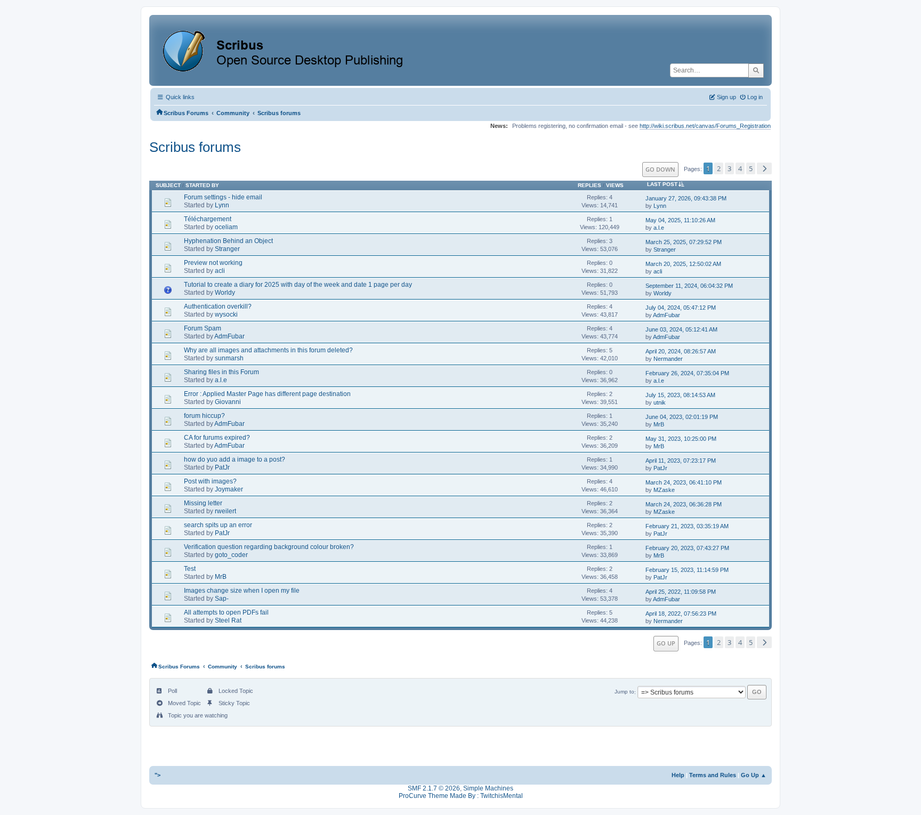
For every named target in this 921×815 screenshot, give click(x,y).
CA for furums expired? (217, 437)
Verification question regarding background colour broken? (269, 547)
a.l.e (658, 227)
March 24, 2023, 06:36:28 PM (683, 504)
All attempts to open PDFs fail (226, 612)
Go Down (660, 169)
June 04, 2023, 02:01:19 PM (681, 417)
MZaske (664, 490)
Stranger (227, 249)
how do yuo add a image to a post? (234, 459)
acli (220, 271)
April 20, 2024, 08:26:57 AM (680, 351)
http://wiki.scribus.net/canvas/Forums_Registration (705, 126)
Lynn (222, 205)
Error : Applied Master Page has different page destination (267, 394)
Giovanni (228, 402)
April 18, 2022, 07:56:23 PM (680, 613)
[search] (756, 70)
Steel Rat (228, 620)
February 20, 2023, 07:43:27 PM (687, 548)
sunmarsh (229, 358)
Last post (662, 184)
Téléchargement (207, 219)
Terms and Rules (712, 775)
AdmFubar (666, 315)
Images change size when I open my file (242, 590)
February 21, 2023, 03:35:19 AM (687, 526)
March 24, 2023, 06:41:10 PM (683, 482)
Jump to (624, 692)
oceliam (226, 227)
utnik (659, 402)
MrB (658, 424)
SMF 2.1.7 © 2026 (434, 788)
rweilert (225, 511)
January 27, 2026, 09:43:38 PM (685, 198)
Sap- (222, 598)
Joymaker (229, 489)
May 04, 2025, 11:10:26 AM (680, 220)
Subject (168, 185)
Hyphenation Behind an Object (228, 241)
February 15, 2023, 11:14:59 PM (687, 570)
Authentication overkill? (218, 306)
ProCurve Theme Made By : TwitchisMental (461, 796)
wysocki (226, 314)
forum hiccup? (204, 415)
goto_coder (231, 555)
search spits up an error (218, 525)
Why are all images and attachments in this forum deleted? (268, 350)
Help (678, 775)
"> (157, 775)
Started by (202, 185)
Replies (589, 185)
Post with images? (210, 481)
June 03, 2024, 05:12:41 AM (681, 329)
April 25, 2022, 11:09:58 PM (680, 591)
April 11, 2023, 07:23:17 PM (680, 460)
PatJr (222, 467)
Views (615, 185)
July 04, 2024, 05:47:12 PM (680, 307)
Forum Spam (202, 328)
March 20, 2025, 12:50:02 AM (683, 264)
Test (190, 568)
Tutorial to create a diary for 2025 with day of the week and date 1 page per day (298, 284)
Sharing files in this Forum (221, 372)
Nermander (668, 359)
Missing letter (203, 503)
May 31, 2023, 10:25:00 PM (680, 438)
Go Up (666, 643)
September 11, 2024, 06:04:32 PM (689, 286)
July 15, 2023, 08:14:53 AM (680, 395)
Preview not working (213, 263)
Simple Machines (488, 788)
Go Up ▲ (753, 775)
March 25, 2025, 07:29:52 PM (683, 242)
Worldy (225, 292)
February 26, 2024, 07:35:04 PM (687, 373)
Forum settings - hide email (223, 197)
